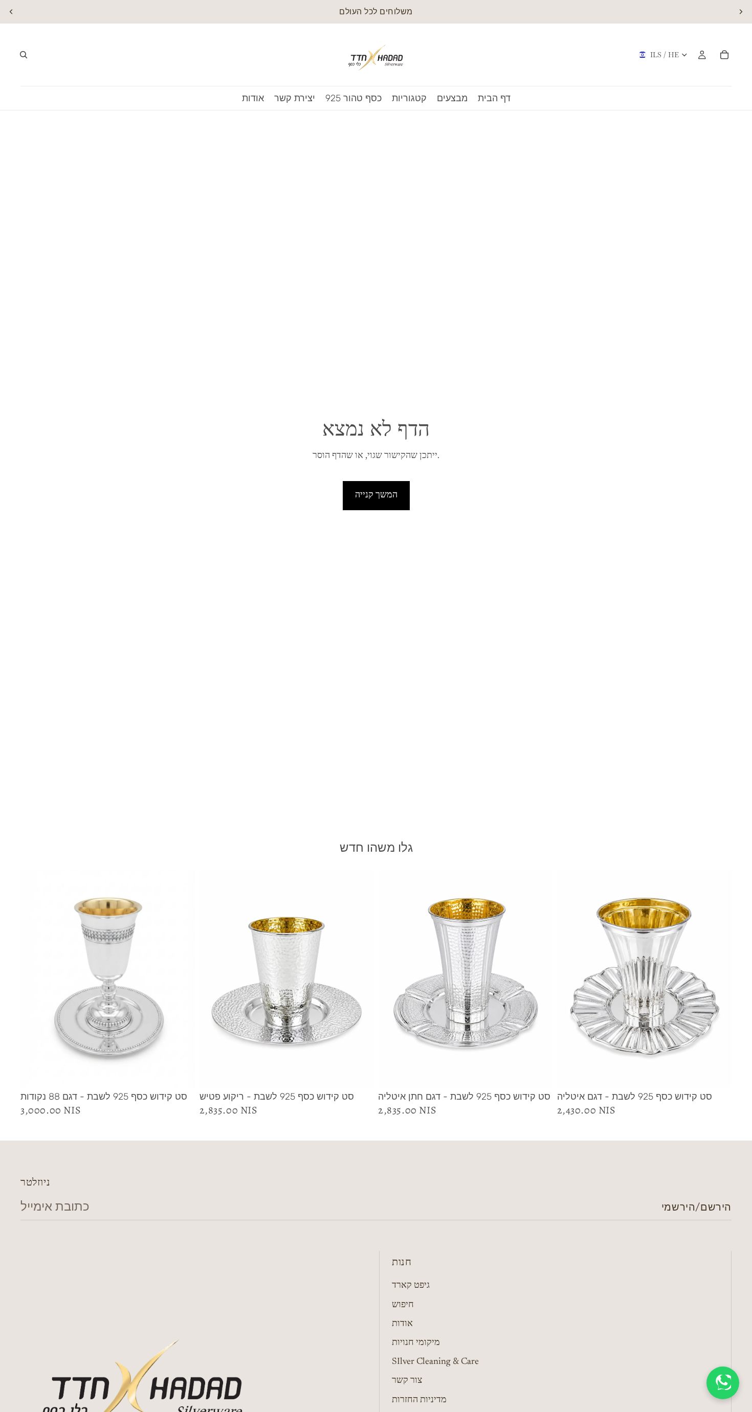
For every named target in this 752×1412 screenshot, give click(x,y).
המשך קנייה (376, 495)
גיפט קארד (411, 1286)
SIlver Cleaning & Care (435, 1362)
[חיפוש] (23, 54)
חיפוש (403, 1305)
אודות (402, 1324)
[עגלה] (724, 54)
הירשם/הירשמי (696, 1207)
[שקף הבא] (740, 12)
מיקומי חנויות (416, 1343)
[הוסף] (179, 1072)
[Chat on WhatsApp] (722, 1383)
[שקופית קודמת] (11, 12)
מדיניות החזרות (419, 1400)
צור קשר (407, 1381)
